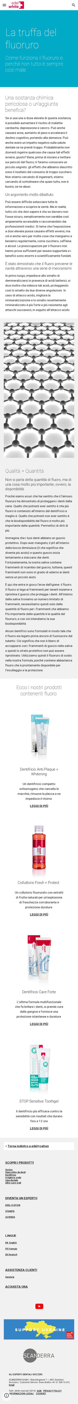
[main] (39, 49)
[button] (4, 5)
